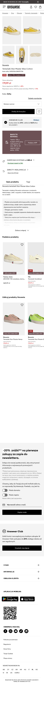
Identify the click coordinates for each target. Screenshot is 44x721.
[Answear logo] (13, 7)
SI (3, 673)
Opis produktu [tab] (12, 182)
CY (8, 669)
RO (37, 669)
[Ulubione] (35, 7)
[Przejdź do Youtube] (16, 631)
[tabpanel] (22, 209)
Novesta (5, 65)
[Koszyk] (40, 7)
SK (7, 673)
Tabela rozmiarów (35, 98)
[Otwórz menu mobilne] (4, 7)
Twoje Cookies (8, 653)
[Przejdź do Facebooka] (5, 631)
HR (21, 669)
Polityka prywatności (11, 639)
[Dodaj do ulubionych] (39, 111)
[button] (22, 104)
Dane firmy (7, 649)
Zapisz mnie (22, 512)
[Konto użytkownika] (31, 7)
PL (32, 669)
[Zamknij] (37, 2)
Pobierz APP (32, 143)
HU (25, 669)
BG (4, 669)
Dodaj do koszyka (18, 111)
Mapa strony (8, 658)
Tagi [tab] (28, 182)
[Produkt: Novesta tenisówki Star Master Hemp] (14, 319)
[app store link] (29, 599)
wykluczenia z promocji (10, 479)
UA (11, 673)
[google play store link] (10, 599)
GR (16, 669)
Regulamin (7, 644)
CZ (12, 669)
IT (29, 669)
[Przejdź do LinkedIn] (26, 631)
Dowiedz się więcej (22, 548)
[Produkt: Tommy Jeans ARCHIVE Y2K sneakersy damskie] (14, 258)
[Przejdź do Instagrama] (10, 631)
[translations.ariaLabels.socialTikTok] (21, 631)
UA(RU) (17, 673)
